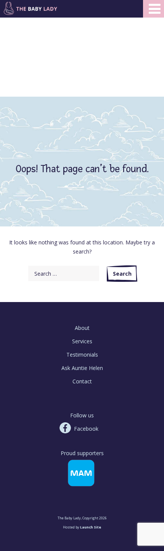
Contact (82, 381)
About (82, 327)
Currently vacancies (24, 76)
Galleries (10, 27)
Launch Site (90, 527)
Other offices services (27, 64)
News (7, 33)
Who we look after (23, 21)
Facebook (86, 428)
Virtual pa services (23, 57)
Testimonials (82, 354)
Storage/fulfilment (23, 70)
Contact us (13, 39)
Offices (8, 45)
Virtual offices (17, 51)
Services (82, 341)
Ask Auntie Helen (82, 368)
